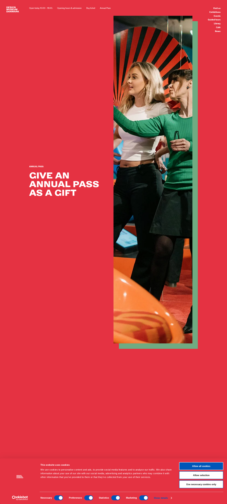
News (218, 31)
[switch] (88, 497)
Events (217, 16)
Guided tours (214, 19)
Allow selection (201, 475)
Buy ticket (90, 8)
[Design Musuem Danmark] (12, 9)
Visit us (217, 8)
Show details (161, 498)
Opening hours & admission (69, 8)
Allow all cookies (201, 466)
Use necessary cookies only (201, 484)
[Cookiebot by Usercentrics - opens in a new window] (20, 498)
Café (218, 27)
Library (217, 23)
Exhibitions (215, 12)
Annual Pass (105, 8)
